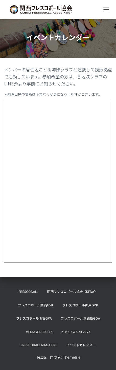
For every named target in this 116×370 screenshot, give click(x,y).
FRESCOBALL (28, 291)
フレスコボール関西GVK (35, 305)
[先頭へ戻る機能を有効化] (105, 359)
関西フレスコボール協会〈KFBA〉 (72, 291)
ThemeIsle (71, 357)
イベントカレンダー (80, 345)
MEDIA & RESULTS (39, 331)
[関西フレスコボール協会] (43, 9)
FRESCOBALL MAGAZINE (39, 345)
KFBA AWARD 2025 (76, 331)
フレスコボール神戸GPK (80, 305)
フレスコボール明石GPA (34, 318)
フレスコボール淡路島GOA (80, 318)
